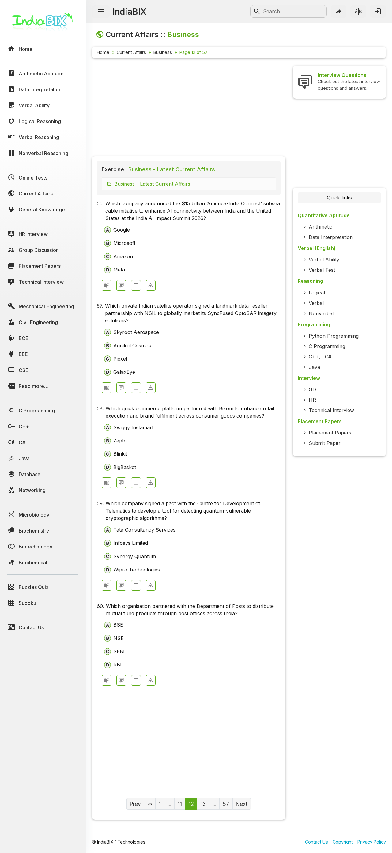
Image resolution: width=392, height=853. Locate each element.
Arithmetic (320, 227)
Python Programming (334, 336)
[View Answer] (106, 285)
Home (103, 52)
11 (180, 804)
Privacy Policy (371, 841)
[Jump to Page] (150, 804)
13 (203, 804)
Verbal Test (322, 270)
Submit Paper (325, 443)
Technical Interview (331, 410)
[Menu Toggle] (101, 11)
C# (328, 357)
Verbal (316, 303)
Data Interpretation (331, 237)
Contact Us (316, 841)
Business (162, 52)
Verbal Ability (324, 259)
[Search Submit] (257, 11)
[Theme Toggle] (358, 11)
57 (226, 804)
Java (314, 367)
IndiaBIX (129, 11)
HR (312, 400)
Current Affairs (131, 52)
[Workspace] (136, 285)
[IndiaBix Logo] (43, 23)
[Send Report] (151, 285)
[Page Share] (339, 11)
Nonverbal (321, 313)
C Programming (327, 346)
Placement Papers (330, 433)
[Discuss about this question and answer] (121, 285)
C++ (314, 357)
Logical (317, 293)
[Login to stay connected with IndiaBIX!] (378, 11)
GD (312, 389)
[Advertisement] (188, 108)
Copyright (343, 841)
